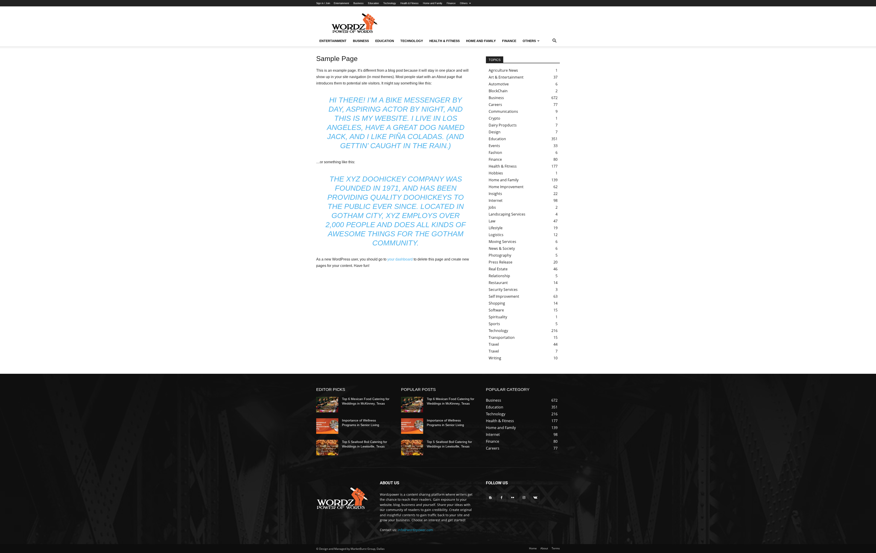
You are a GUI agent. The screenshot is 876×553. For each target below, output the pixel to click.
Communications (503, 111)
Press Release (500, 262)
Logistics (496, 234)
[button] (554, 41)
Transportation (502, 337)
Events (494, 145)
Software (496, 310)
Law (492, 221)
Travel (494, 344)
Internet (496, 200)
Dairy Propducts (503, 125)
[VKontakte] (535, 497)
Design (495, 131)
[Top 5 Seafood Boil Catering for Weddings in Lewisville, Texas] (327, 447)
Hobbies (496, 173)
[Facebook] (501, 497)
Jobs (492, 207)
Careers (495, 104)
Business (358, 3)
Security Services (503, 289)
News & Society (502, 248)
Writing (495, 358)
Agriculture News (503, 70)
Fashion (495, 152)
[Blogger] (490, 497)
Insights (495, 193)
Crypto (494, 118)
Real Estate (498, 268)
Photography (500, 255)
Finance (451, 3)
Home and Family (432, 3)
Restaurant (498, 282)
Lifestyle (496, 227)
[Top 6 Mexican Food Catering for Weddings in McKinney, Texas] (327, 404)
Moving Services (502, 241)
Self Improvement (504, 296)
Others (464, 3)
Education (373, 3)
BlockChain (498, 90)
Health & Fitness (409, 3)
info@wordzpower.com (415, 530)
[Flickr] (512, 497)
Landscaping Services (507, 214)
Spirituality (498, 316)
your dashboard (400, 259)
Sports (494, 323)
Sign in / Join (323, 3)
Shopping (497, 303)
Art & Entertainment (506, 77)
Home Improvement (506, 186)
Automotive (499, 84)
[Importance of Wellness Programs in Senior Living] (327, 426)
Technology (389, 3)
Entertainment (341, 3)
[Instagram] (524, 497)
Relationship (499, 275)
